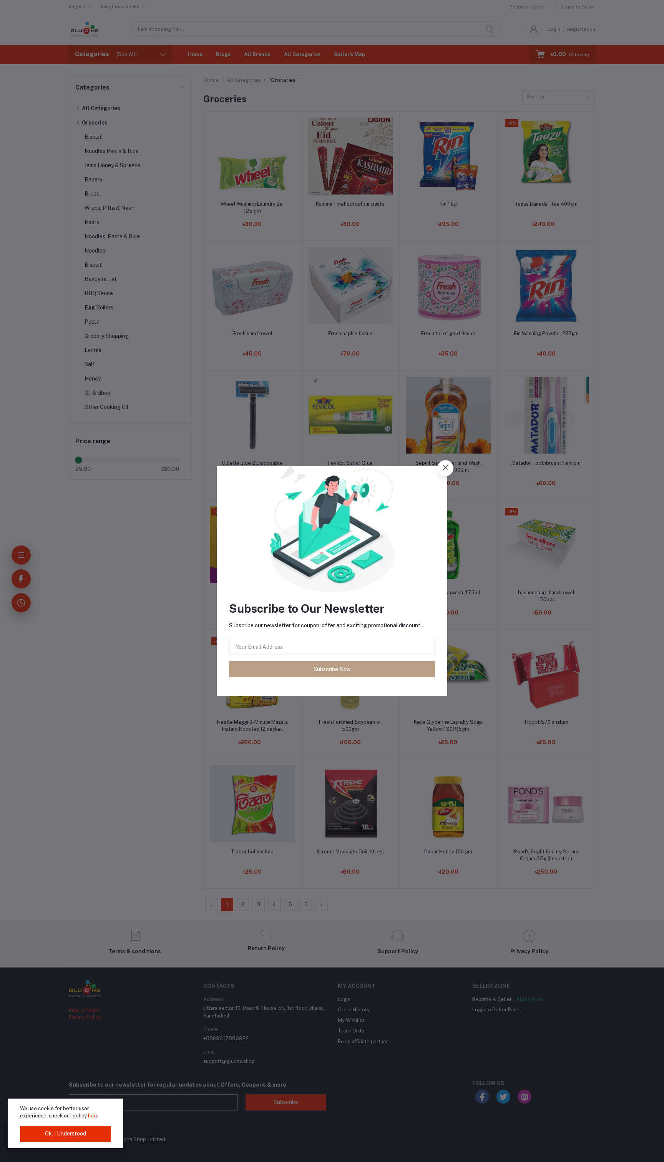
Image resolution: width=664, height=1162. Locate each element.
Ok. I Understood (65, 1133)
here (93, 1116)
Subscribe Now (332, 669)
